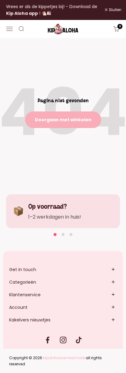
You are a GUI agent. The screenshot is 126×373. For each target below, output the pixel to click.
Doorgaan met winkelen (63, 120)
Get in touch (22, 269)
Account (18, 307)
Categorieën (22, 282)
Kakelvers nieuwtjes (29, 320)
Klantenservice (25, 295)
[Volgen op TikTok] (79, 340)
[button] (55, 234)
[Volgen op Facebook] (47, 340)
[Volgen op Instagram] (63, 340)
